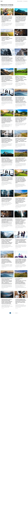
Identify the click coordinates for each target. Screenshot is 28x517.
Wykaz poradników (19, 1)
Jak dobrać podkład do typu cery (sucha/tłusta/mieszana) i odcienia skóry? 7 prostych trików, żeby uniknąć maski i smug (20, 301)
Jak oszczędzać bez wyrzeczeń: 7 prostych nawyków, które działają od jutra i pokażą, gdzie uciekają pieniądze (6, 261)
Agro (2, 1)
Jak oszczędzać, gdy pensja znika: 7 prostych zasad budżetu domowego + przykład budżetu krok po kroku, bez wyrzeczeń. (20, 160)
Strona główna (25, 1)
